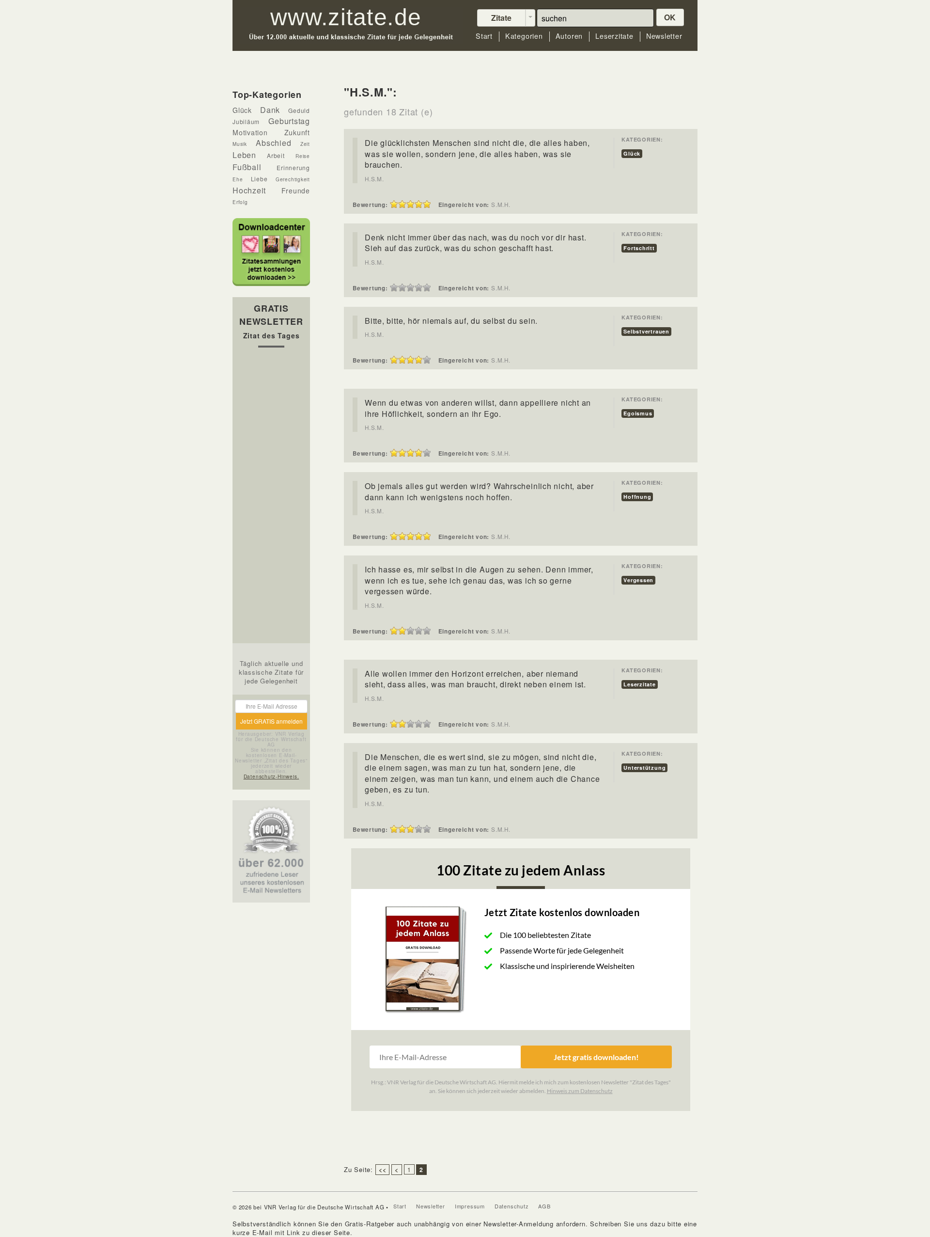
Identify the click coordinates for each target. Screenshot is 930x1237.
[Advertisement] (271, 497)
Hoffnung (637, 496)
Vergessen (638, 580)
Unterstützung (644, 767)
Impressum (470, 1206)
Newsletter (664, 36)
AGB (544, 1206)
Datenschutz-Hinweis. (271, 776)
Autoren (569, 36)
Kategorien (524, 36)
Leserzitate (614, 36)
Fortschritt (639, 248)
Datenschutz (512, 1206)
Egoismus (637, 413)
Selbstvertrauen (646, 331)
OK (670, 17)
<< (383, 1169)
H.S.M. (374, 179)
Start (484, 36)
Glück (631, 153)
